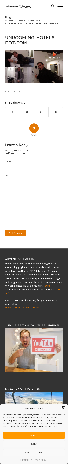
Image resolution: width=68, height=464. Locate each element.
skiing (47, 285)
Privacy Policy (26, 459)
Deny (34, 443)
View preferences (34, 452)
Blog (8, 17)
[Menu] (58, 6)
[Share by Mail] (56, 112)
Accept (34, 435)
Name (9, 160)
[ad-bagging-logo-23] (28, 6)
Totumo (25, 307)
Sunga (8, 307)
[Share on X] (27, 112)
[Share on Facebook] (12, 112)
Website (9, 190)
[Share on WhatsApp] (41, 112)
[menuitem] (51, 6)
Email (9, 175)
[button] (63, 408)
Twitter (16, 307)
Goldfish (35, 307)
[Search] (51, 6)
